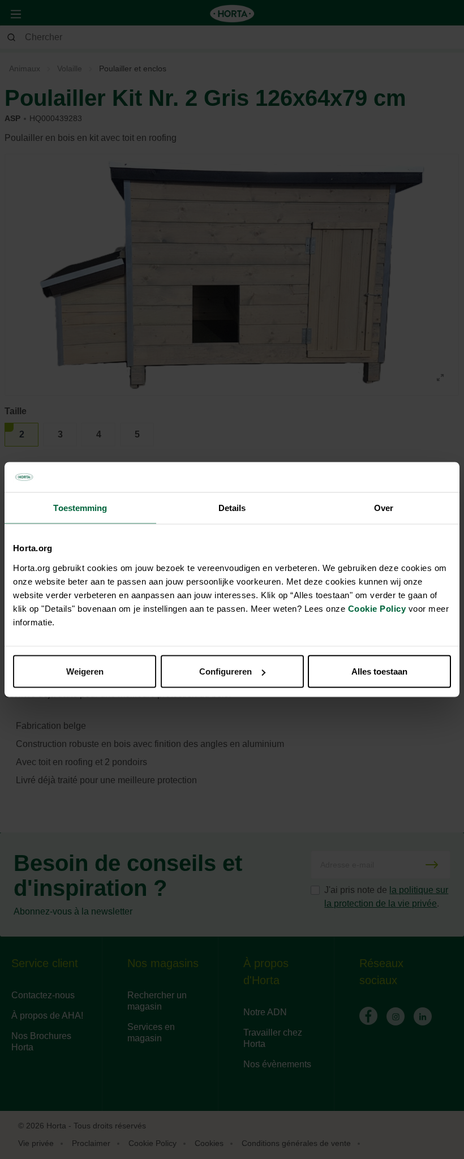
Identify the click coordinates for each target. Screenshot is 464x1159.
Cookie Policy (377, 608)
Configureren (225, 671)
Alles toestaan (379, 671)
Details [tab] (232, 507)
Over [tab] (383, 507)
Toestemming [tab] (80, 507)
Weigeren (85, 671)
